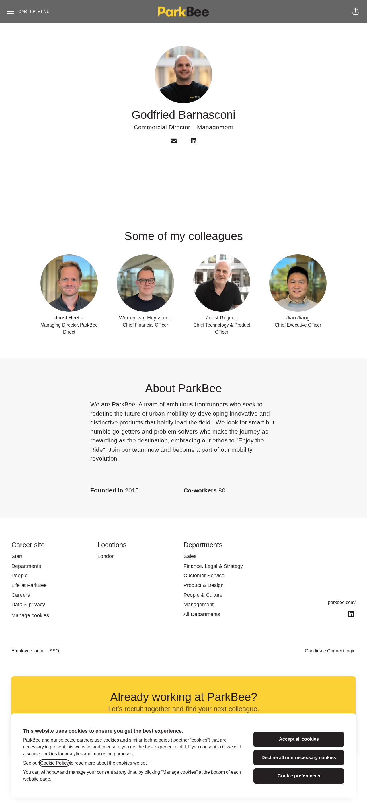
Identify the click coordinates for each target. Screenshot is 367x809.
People (19, 575)
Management (215, 127)
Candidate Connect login (330, 650)
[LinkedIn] (193, 141)
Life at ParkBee (29, 585)
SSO (54, 650)
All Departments (202, 614)
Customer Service (204, 575)
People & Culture (203, 595)
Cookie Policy (54, 763)
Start (16, 556)
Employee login (27, 650)
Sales (190, 556)
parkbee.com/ (342, 602)
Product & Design (204, 585)
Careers (20, 595)
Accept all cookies (299, 739)
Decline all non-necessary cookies (298, 757)
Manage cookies (30, 615)
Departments (26, 566)
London (106, 556)
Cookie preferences (299, 775)
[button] (356, 11)
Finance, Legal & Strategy (213, 566)
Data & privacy (28, 604)
